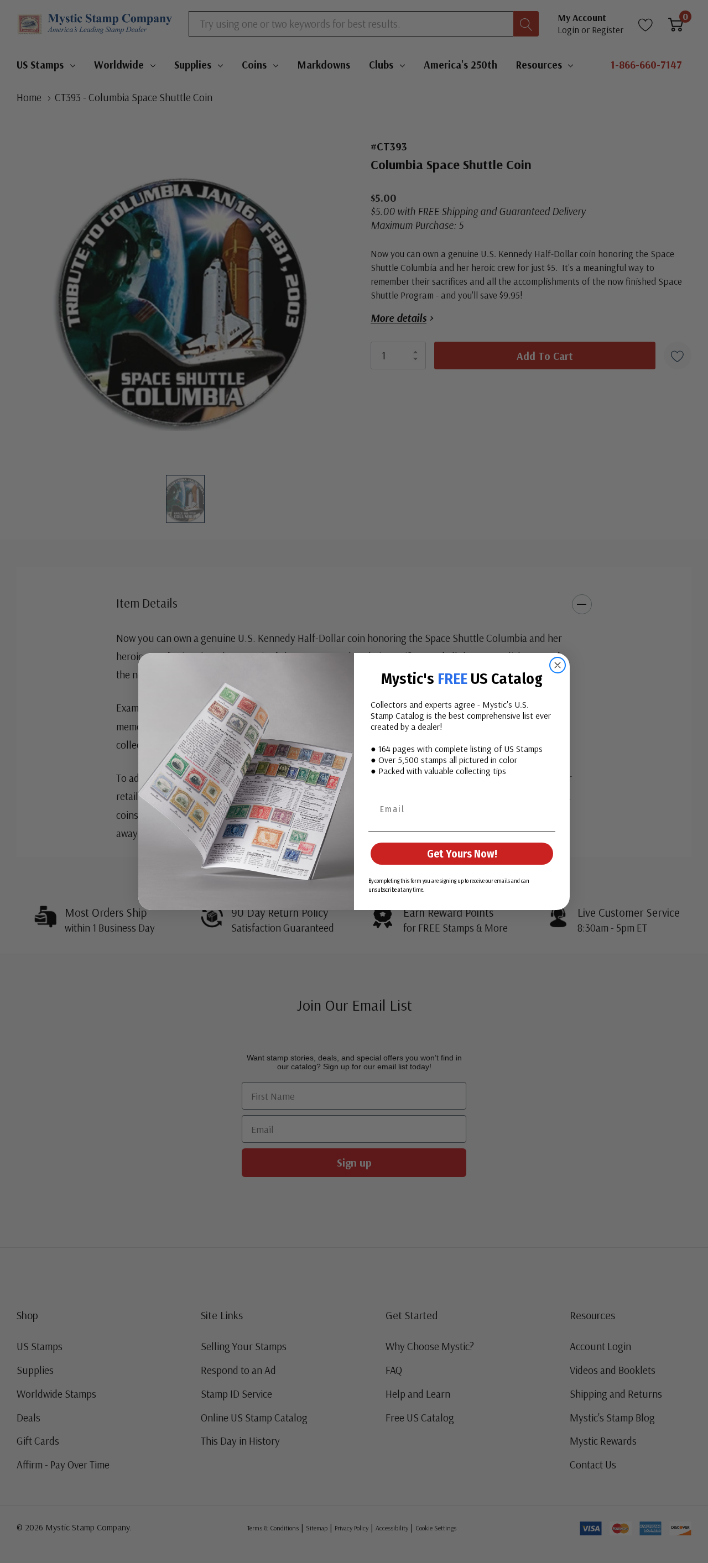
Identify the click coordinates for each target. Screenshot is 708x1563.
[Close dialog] (557, 665)
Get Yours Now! (462, 853)
